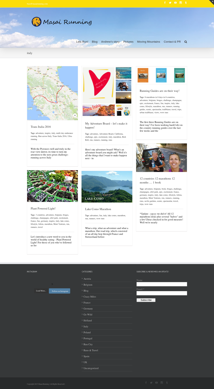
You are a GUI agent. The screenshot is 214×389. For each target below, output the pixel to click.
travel (174, 109)
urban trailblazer (146, 112)
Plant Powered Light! (43, 208)
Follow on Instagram (60, 291)
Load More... (41, 290)
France (87, 302)
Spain (86, 356)
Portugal (88, 338)
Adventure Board (106, 133)
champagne (176, 100)
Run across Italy (44, 136)
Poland (87, 332)
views (156, 112)
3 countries (40, 214)
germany (143, 194)
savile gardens (150, 201)
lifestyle (148, 106)
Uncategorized (91, 368)
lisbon (179, 194)
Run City (88, 344)
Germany (88, 308)
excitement (103, 136)
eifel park (154, 191)
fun (162, 103)
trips (179, 109)
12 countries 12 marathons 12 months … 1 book (157, 180)
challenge (89, 136)
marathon (117, 136)
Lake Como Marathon (98, 209)
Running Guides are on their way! (159, 91)
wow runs (164, 112)
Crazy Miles (90, 296)
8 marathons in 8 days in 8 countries (160, 97)
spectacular (156, 109)
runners (97, 139)
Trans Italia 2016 (41, 127)
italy (53, 133)
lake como (163, 194)
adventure (40, 133)
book (164, 188)
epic (95, 136)
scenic (148, 109)
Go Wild (88, 314)
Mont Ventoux (154, 198)
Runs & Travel (91, 350)
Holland (88, 320)
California (119, 133)
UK (85, 362)
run (91, 139)
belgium (152, 100)
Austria (87, 278)
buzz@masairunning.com (37, 3)
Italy (86, 326)
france (156, 103)
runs (110, 139)
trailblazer (166, 109)
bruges (159, 100)
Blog (86, 290)
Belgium (88, 284)
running (104, 139)
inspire (47, 133)
